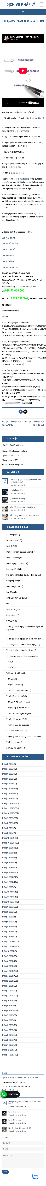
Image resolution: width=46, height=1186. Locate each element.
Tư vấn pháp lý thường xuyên (17, 708)
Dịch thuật (10, 546)
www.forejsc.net (29, 286)
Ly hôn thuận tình (16, 490)
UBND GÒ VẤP (8, 255)
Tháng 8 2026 (7, 764)
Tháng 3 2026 (7, 788)
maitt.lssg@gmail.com (14, 1090)
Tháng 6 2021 (7, 961)
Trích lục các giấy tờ (14, 673)
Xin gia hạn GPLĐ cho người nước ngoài (22, 736)
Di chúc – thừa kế (13, 540)
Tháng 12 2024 (8, 838)
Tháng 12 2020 (8, 990)
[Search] (42, 4)
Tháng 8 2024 (7, 853)
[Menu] (23, 12)
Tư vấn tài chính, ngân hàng (17, 713)
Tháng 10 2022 (8, 902)
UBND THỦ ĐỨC (8, 261)
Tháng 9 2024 (7, 848)
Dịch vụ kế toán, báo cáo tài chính (19, 552)
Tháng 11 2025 (8, 808)
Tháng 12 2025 (8, 803)
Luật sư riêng (11, 609)
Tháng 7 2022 (7, 917)
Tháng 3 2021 (7, 976)
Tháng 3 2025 (7, 828)
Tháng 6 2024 (7, 862)
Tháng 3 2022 (7, 931)
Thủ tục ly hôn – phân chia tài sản (19, 650)
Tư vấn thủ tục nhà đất (15, 719)
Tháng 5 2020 (7, 1025)
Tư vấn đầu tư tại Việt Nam (17, 690)
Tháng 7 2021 (7, 956)
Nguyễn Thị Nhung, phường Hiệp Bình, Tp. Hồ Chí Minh (20, 1078)
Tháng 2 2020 (7, 1040)
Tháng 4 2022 (7, 926)
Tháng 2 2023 (7, 887)
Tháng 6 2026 (7, 774)
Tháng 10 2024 (8, 843)
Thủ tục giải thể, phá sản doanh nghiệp (21, 644)
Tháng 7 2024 (7, 857)
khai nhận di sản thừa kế (34, 118)
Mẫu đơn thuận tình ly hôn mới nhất (23, 507)
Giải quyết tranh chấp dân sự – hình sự (21, 575)
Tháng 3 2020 (7, 1035)
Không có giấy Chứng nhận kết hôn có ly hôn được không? (26, 480)
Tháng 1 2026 (7, 798)
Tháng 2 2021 (7, 981)
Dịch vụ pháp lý (20, 4)
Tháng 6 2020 (7, 1020)
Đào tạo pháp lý (12, 569)
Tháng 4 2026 (7, 783)
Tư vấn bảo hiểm (13, 685)
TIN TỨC (9, 662)
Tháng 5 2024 (7, 867)
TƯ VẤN (9, 679)
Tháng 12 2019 (8, 1050)
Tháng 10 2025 (8, 813)
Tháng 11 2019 (8, 1055)
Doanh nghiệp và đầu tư (15, 563)
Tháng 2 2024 (7, 882)
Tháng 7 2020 (7, 1015)
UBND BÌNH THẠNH (10, 267)
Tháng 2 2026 (7, 793)
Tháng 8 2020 (7, 1010)
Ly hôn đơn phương (17, 498)
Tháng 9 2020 (7, 1005)
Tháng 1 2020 (7, 1045)
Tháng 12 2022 (8, 892)
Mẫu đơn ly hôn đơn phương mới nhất (24, 515)
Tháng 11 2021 (8, 946)
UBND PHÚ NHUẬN (10, 243)
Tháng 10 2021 (8, 951)
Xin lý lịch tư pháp (13, 742)
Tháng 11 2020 (8, 995)
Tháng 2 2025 (7, 833)
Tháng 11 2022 (8, 897)
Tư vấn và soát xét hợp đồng (17, 725)
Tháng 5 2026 (7, 779)
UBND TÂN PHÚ (8, 249)
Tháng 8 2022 (7, 912)
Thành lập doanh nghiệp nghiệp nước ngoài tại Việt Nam (24, 628)
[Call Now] (4, 1094)
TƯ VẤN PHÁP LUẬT (14, 702)
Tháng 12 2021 (8, 941)
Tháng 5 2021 (7, 966)
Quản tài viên (11, 615)
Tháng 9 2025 (7, 818)
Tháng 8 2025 (7, 823)
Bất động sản (11, 534)
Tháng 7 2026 (7, 769)
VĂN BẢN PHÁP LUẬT (15, 731)
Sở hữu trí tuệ (11, 621)
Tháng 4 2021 (7, 971)
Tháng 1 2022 (7, 936)
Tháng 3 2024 (7, 877)
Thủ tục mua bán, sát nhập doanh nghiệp (22, 656)
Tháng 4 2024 (7, 872)
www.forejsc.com (13, 286)
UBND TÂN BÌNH (8, 238)
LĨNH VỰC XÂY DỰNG (15, 598)
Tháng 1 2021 (7, 986)
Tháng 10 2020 (8, 1000)
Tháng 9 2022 (7, 907)
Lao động (10, 592)
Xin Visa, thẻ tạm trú (14, 748)
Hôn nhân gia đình (13, 586)
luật (7, 603)
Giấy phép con (12, 580)
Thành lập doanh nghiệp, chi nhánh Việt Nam (23, 639)
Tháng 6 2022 (7, 922)
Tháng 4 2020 (7, 1030)
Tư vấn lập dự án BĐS (15, 696)
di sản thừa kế (19, 173)
